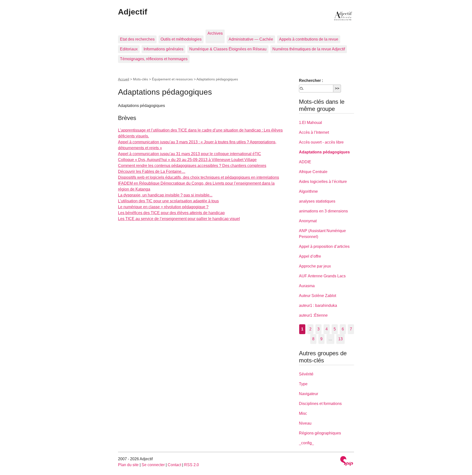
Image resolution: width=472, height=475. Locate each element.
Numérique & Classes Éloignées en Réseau (227, 49)
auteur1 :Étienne (313, 315)
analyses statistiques (317, 201)
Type (303, 384)
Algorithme (308, 191)
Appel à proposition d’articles (324, 246)
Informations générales (163, 49)
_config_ (306, 443)
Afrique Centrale (313, 172)
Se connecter (153, 465)
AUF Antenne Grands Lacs (322, 276)
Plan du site (128, 465)
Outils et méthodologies (181, 39)
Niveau (305, 423)
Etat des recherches (137, 39)
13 (340, 339)
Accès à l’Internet (314, 132)
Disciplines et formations (320, 403)
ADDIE (305, 162)
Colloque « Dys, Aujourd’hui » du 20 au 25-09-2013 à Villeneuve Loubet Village (187, 160)
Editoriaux (129, 49)
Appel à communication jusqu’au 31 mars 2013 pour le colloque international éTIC (189, 154)
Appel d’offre (310, 256)
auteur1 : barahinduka (318, 305)
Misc (303, 413)
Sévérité (306, 374)
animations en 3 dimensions (323, 211)
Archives (215, 33)
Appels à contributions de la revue (308, 39)
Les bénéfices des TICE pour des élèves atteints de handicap (171, 213)
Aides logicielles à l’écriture (323, 181)
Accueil (123, 79)
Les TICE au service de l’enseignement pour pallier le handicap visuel (179, 219)
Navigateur (308, 394)
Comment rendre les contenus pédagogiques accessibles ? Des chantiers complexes (192, 165)
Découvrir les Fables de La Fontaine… (151, 171)
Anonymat (308, 221)
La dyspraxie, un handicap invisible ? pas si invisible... (165, 195)
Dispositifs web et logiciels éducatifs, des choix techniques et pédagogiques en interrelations (198, 177)
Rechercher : (311, 80)
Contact (174, 465)
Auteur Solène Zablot (317, 296)
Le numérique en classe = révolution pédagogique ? (163, 207)
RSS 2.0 (191, 465)
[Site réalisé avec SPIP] (346, 461)
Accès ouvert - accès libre (321, 142)
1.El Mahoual (310, 122)
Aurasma (307, 286)
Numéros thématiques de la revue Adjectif (308, 49)
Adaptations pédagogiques (324, 152)
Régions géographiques (320, 433)
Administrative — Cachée (251, 39)
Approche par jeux (315, 266)
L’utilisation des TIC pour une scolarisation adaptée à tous (168, 201)
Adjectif (132, 11)
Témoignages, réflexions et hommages (154, 59)
